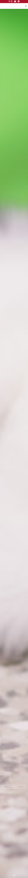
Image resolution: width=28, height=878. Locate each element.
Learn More (14, 787)
